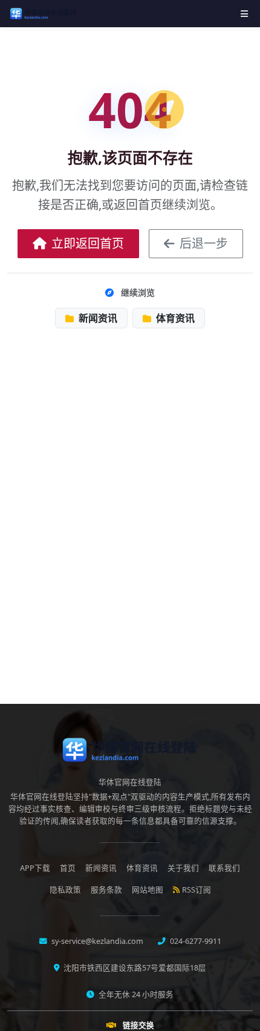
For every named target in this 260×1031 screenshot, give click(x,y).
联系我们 (224, 868)
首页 (68, 868)
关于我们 (183, 868)
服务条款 (106, 890)
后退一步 (204, 243)
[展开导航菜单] (244, 13)
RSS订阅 (196, 890)
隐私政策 (65, 890)
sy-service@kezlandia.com (96, 941)
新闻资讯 (96, 318)
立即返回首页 (87, 243)
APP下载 (35, 868)
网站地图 (147, 890)
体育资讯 (174, 318)
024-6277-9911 (194, 941)
